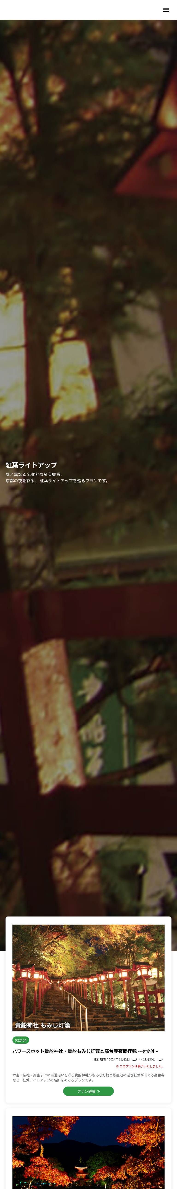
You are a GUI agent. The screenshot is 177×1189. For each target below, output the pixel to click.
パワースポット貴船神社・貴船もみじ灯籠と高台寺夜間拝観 (85, 1051)
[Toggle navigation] (165, 10)
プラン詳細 (87, 1091)
